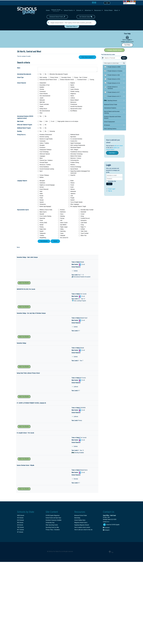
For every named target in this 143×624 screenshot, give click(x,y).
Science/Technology (75, 167)
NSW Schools (20, 515)
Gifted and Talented (45, 154)
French (72, 185)
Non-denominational (45, 111)
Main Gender (20, 121)
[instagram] (95, 2)
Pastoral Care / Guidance (46, 160)
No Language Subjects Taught (78, 206)
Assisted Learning (44, 137)
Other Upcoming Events (52, 525)
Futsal (41, 220)
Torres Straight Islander (76, 202)
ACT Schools (20, 529)
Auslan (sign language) (45, 206)
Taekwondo (43, 233)
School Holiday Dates (79, 520)
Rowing (41, 227)
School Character (21, 83)
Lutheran (72, 98)
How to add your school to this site (83, 529)
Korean (41, 195)
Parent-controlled (44, 104)
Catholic (72, 87)
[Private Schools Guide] (26, 10)
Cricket (82, 214)
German (42, 187)
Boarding (19, 131)
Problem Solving (74, 162)
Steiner (41, 106)
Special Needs (74, 169)
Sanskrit (72, 200)
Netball (41, 225)
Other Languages (74, 204)
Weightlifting (43, 237)
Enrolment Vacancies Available (53, 520)
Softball (83, 229)
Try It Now (127, 45)
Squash (41, 231)
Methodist (42, 100)
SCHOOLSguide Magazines (53, 515)
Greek (71, 187)
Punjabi (72, 198)
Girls (47, 121)
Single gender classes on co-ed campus (68, 121)
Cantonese (42, 183)
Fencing (62, 218)
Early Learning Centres (110, 128)
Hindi (41, 191)
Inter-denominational (45, 96)
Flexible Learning (74, 91)
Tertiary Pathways (44, 175)
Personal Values (44, 162)
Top (112, 552)
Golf (61, 220)
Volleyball (62, 235)
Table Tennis (84, 231)
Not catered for (64, 237)
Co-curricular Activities (76, 139)
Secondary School (66, 77)
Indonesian (73, 191)
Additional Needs (74, 134)
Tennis (61, 233)
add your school (118, 145)
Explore (124, 58)
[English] (124, 1)
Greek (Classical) (44, 189)
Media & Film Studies (75, 156)
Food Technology (44, 152)
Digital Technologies (75, 143)
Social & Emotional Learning (47, 169)
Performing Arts (74, 160)
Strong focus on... (21, 134)
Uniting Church (43, 108)
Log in (109, 184)
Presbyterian (73, 104)
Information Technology (76, 154)
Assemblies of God (44, 85)
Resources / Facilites (45, 164)
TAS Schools (20, 527)
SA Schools (20, 525)
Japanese (72, 193)
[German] (128, 1)
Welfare (42, 177)
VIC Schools (20, 518)
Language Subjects (22, 180)
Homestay (52, 131)
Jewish (41, 98)
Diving (82, 216)
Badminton (63, 212)
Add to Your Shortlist (24, 283)
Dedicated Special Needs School (48, 79)
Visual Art (72, 175)
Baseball (42, 214)
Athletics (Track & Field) (46, 210)
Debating (62, 216)
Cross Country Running (45, 216)
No (45, 74)
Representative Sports (23, 210)
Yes (41, 74)
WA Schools (20, 522)
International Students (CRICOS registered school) (25, 117)
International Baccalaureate (24, 74)
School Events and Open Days (53, 518)
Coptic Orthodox (74, 89)
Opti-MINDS (63, 225)
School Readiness (44, 167)
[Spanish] (135, 1)
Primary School (54, 77)
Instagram (107, 530)
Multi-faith (42, 102)
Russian (42, 200)
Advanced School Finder (56, 17)
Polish (41, 198)
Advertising (77, 518)
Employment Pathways (45, 149)
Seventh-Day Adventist (76, 106)
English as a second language (47, 185)
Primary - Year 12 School (80, 77)
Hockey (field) (43, 222)
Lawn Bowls (84, 222)
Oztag (82, 225)
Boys (41, 121)
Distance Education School (67, 79)
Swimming (63, 231)
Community (42, 141)
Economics (42, 147)
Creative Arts (73, 141)
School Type (20, 77)
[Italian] (130, 1)
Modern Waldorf (74, 100)
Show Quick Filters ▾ (71, 26)
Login (107, 3)
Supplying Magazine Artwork (81, 525)
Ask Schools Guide (85, 17)
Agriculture (73, 137)
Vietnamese (43, 204)
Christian (42, 89)
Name (18, 68)
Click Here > (112, 153)
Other (41, 113)
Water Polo (83, 235)
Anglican (72, 83)
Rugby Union (43, 229)
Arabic (72, 180)
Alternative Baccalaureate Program (59, 74)
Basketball (83, 212)
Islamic (72, 96)
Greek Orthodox (44, 93)
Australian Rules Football (87, 210)
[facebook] (93, 2)
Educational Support (75, 147)
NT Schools (20, 532)
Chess (61, 214)
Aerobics (62, 210)
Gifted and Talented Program (24, 124)
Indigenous (73, 93)
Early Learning (43, 77)
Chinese (72, 183)
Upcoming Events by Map (52, 527)
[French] (126, 1)
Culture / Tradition (44, 143)
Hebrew (72, 189)
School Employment (109, 121)
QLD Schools (20, 520)
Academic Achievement (46, 134)
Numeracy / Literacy (75, 158)
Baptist (72, 85)
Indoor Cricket (64, 222)
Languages (42, 156)
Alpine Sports (43, 212)
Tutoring (92, 79)
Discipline (42, 145)
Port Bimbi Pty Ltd (58, 551)
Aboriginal (42, 180)
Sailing (61, 229)
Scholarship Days (50, 522)
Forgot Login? (111, 189)
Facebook (107, 527)
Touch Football (84, 233)
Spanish (42, 202)
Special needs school (75, 108)
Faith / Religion (74, 149)
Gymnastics (84, 220)
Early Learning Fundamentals (77, 145)
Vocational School (81, 79)
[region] (56, 38)
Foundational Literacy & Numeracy (79, 152)
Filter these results (87, 57)
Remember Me (112, 181)
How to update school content (82, 527)
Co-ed (52, 121)
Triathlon (42, 235)
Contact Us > (106, 522)
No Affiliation (73, 111)
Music (41, 158)
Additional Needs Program (24, 128)
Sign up (110, 191)
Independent (43, 83)
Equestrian (42, 218)
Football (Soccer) (85, 218)
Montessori (73, 102)
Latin (71, 195)
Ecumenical (43, 91)
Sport (41, 171)
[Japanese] (133, 1)
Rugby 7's (83, 227)
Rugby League (64, 227)
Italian (41, 193)
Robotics (72, 164)
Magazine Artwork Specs (80, 522)
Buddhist (42, 87)
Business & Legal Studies (46, 139)
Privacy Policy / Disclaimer (53, 529)
